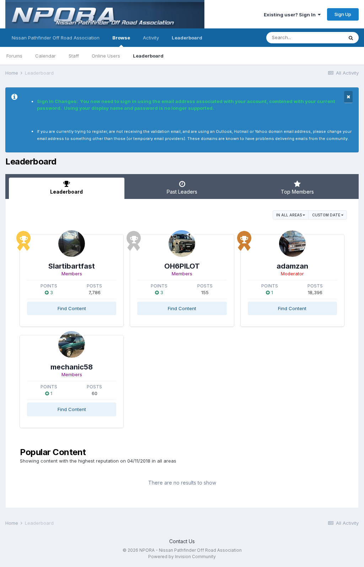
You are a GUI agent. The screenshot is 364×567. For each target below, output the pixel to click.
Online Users (106, 56)
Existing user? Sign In (291, 14)
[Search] (351, 37)
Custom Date (326, 215)
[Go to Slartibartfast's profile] (71, 243)
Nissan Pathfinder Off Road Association (56, 37)
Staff (74, 56)
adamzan (292, 266)
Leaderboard (148, 56)
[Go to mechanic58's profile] (71, 344)
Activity (151, 37)
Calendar (45, 56)
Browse (121, 37)
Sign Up (342, 14)
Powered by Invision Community (182, 556)
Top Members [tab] (297, 192)
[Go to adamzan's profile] (292, 243)
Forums (14, 56)
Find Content (72, 308)
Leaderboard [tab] (66, 192)
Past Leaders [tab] (182, 192)
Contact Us (182, 541)
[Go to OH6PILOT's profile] (181, 243)
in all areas (289, 215)
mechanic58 (71, 367)
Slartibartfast (71, 266)
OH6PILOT (182, 266)
